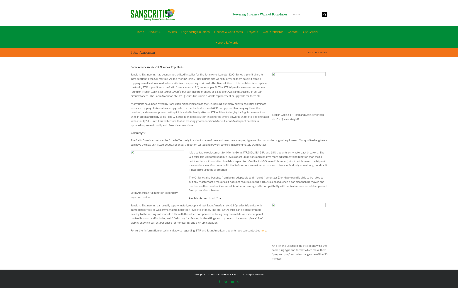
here (263, 230)
